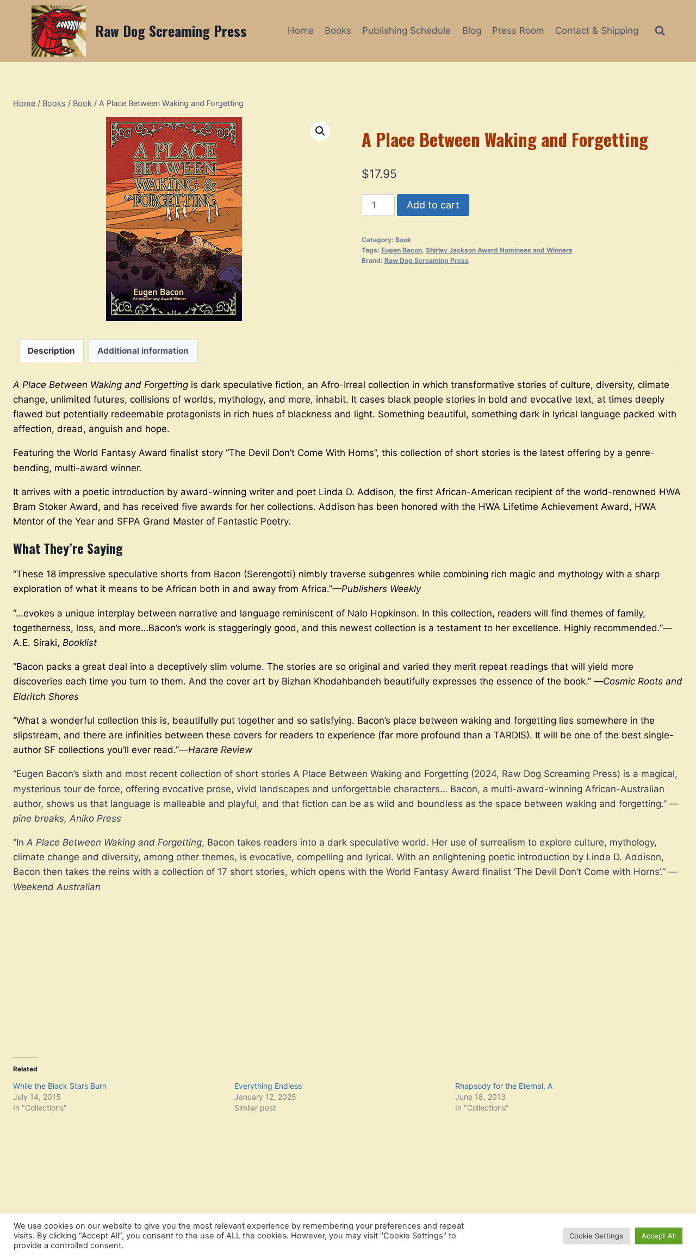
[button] (320, 131)
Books (338, 30)
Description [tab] (51, 351)
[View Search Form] (660, 31)
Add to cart (433, 205)
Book (403, 240)
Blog (471, 30)
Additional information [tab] (143, 351)
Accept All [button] (659, 1235)
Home (301, 30)
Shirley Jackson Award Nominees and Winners (499, 250)
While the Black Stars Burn (60, 1085)
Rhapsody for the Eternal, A (503, 1085)
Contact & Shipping (596, 30)
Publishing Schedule (406, 30)
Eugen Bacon (401, 250)
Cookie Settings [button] (596, 1235)
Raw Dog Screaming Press (426, 260)
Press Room (518, 30)
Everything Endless (268, 1085)
